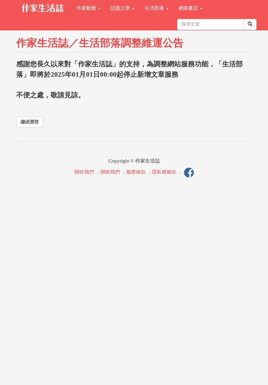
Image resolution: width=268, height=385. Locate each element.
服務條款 (136, 172)
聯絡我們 (110, 172)
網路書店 (188, 8)
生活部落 (154, 8)
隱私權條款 (164, 172)
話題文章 (120, 8)
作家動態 (86, 8)
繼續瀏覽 (30, 121)
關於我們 (84, 172)
